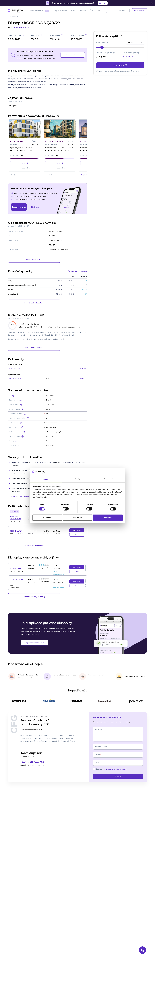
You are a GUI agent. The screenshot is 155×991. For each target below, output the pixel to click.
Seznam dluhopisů (16, 17)
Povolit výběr (77, 517)
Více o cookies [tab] (109, 479)
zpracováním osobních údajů (116, 769)
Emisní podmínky (15, 368)
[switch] (66, 508)
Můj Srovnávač (134, 71)
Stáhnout (83, 368)
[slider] (102, 47)
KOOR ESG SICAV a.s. (21, 27)
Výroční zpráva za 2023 (17, 378)
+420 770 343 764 (32, 762)
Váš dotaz (98, 729)
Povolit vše (108, 517)
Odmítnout (47, 517)
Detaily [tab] (77, 479)
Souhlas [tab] (46, 479)
